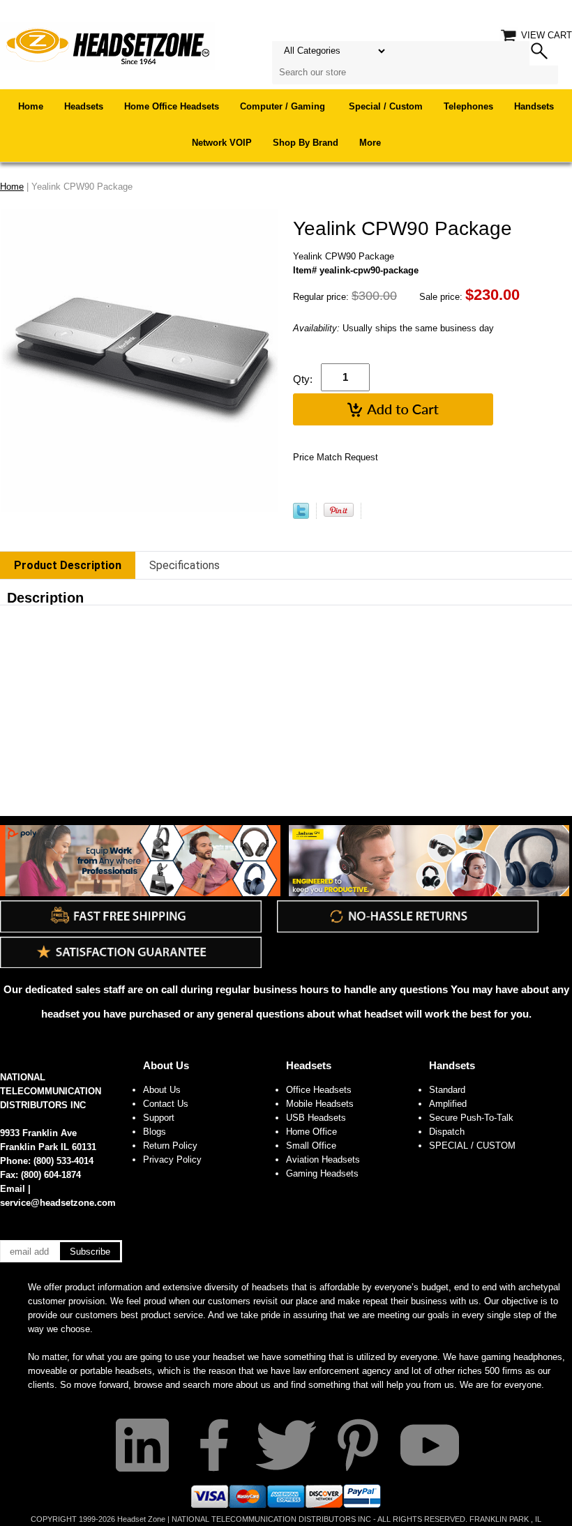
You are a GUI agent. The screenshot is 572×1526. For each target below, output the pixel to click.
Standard (447, 1090)
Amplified (448, 1103)
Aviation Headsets (323, 1159)
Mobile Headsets (320, 1103)
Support (158, 1117)
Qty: (303, 379)
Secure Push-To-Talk (471, 1117)
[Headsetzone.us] (107, 45)
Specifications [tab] (184, 565)
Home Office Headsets (171, 106)
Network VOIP (222, 142)
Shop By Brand (305, 142)
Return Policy (170, 1145)
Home (30, 106)
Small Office (311, 1145)
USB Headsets (316, 1117)
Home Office (311, 1131)
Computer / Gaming (284, 106)
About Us (166, 1065)
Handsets (534, 106)
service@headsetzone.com (58, 1203)
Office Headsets (319, 1090)
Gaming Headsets (322, 1173)
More (370, 142)
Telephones (468, 106)
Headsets (83, 106)
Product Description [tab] (67, 565)
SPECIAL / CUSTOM (472, 1145)
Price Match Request (335, 457)
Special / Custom (386, 106)
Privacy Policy (172, 1159)
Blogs (154, 1131)
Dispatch (447, 1131)
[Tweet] (301, 516)
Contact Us (165, 1103)
